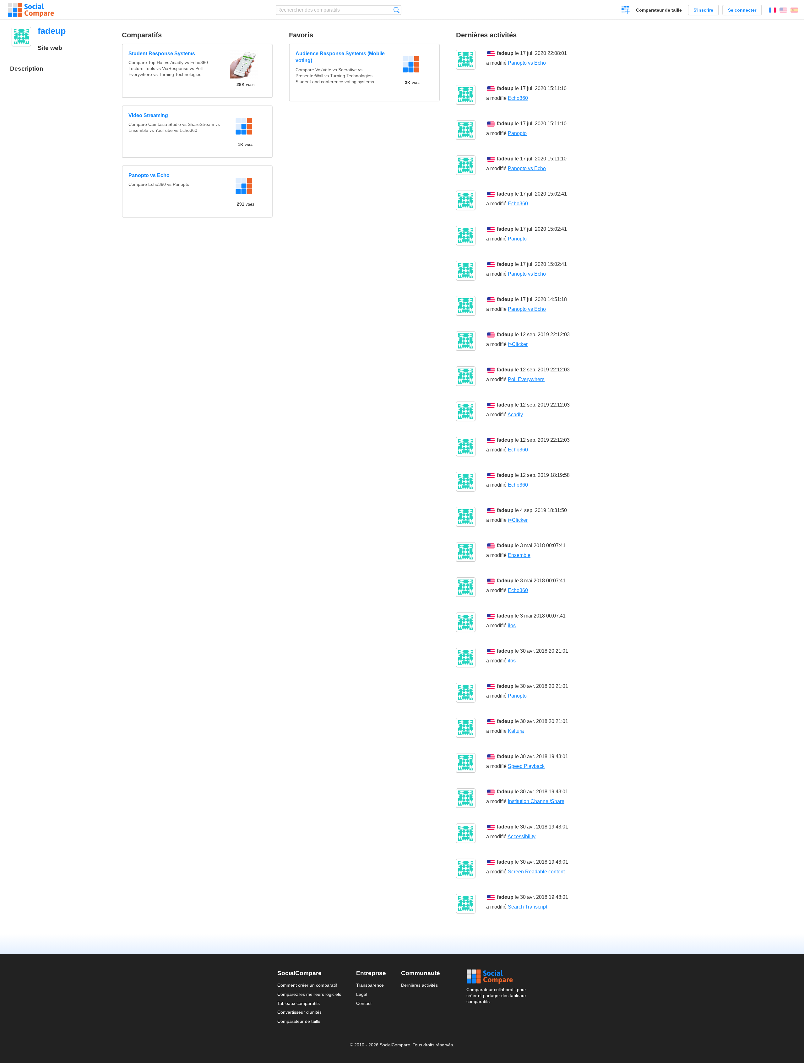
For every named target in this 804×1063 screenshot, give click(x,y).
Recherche (396, 10)
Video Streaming (148, 115)
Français (772, 10)
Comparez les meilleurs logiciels (309, 994)
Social (496, 976)
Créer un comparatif (626, 10)
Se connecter (742, 10)
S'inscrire (703, 10)
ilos (512, 625)
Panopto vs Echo (149, 175)
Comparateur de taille (659, 10)
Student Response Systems (161, 53)
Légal (361, 994)
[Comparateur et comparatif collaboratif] (31, 10)
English (783, 10)
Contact (364, 1003)
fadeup (505, 53)
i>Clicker (518, 344)
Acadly (515, 414)
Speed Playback (526, 766)
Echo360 (518, 98)
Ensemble (519, 555)
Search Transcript (527, 906)
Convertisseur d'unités (299, 1012)
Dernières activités (419, 985)
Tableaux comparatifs (298, 1003)
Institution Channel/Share (536, 801)
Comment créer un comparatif (307, 985)
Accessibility (521, 836)
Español (794, 10)
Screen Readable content (536, 871)
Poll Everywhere (526, 379)
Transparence (370, 985)
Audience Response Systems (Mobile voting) (340, 57)
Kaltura (516, 731)
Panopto (517, 133)
